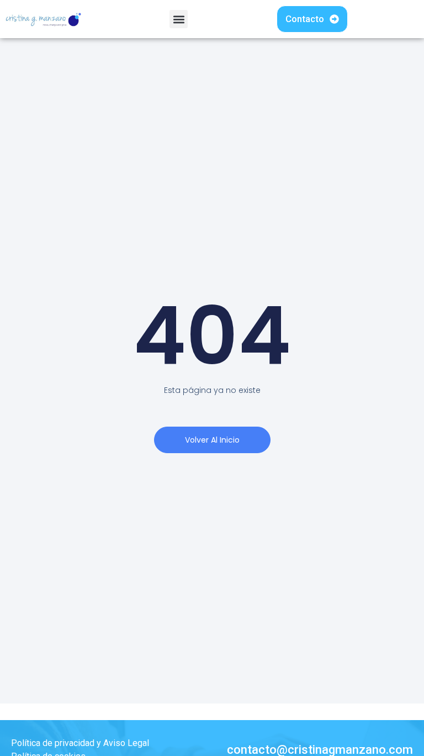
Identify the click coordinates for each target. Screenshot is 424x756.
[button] (178, 19)
